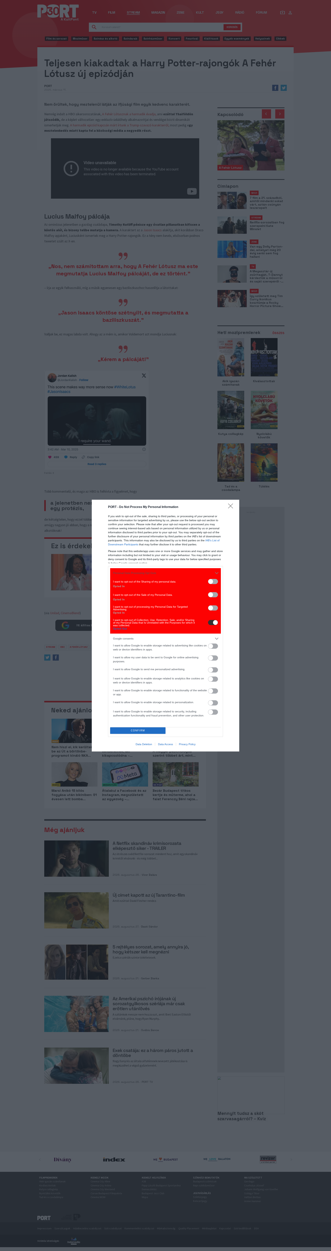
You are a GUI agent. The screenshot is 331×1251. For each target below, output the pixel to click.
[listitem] (165, 573)
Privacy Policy (187, 744)
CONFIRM (138, 730)
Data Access (165, 744)
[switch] (213, 581)
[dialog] (165, 625)
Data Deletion (144, 744)
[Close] (231, 507)
